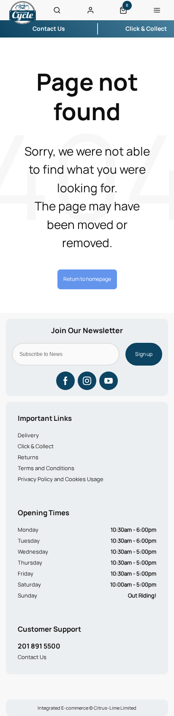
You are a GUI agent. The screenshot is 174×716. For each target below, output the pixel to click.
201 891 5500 (39, 646)
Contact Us (32, 657)
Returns (28, 457)
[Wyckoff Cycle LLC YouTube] (108, 380)
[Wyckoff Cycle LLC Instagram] (87, 380)
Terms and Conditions (46, 468)
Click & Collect (36, 446)
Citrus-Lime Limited (115, 708)
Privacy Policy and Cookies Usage (60, 479)
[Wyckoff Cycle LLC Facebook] (65, 380)
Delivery (28, 435)
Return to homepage (87, 279)
